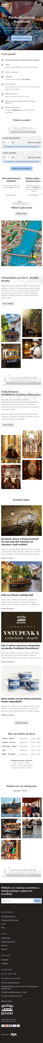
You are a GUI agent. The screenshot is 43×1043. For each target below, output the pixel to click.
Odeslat (37, 901)
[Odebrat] (3, 142)
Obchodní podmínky (8, 916)
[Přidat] (12, 142)
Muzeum (4, 949)
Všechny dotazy (6, 1001)
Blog (3, 927)
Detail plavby (5, 938)
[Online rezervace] (35, 4)
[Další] (41, 194)
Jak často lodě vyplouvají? (10, 983)
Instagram (4, 963)
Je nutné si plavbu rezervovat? (11, 996)
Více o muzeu (8, 425)
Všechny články (22, 723)
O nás (3, 924)
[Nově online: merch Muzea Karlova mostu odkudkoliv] (21, 680)
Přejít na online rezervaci (21, 168)
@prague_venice (20, 791)
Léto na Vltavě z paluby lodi (17, 595)
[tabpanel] (21, 974)
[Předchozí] (1, 194)
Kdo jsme (4, 945)
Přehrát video (21, 214)
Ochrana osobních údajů (9, 920)
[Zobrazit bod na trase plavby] (34, 256)
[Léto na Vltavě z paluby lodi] (21, 576)
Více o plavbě (8, 304)
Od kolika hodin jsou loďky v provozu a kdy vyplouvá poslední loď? (19, 987)
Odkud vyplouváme (8, 942)
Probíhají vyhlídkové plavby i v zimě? (14, 992)
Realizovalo (5, 1034)
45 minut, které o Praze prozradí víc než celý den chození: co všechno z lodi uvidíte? (19, 542)
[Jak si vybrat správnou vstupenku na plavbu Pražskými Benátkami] (21, 627)
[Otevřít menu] (40, 4)
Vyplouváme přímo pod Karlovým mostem (22, 60)
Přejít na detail (7, 558)
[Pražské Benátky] (4, 4)
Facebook (4, 960)
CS (26, 4)
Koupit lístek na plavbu (21, 38)
